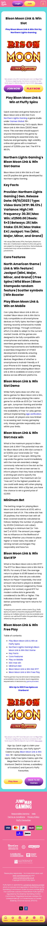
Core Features (16, 656)
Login (17, 3)
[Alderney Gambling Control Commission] (23, 861)
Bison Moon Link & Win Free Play (24, 672)
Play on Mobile (16, 659)
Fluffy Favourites (23, 820)
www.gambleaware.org (22, 875)
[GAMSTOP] (34, 847)
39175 (42, 889)
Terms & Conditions (16, 817)
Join (29, 3)
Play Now (33, 88)
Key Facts (13, 653)
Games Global (17, 121)
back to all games (33, 781)
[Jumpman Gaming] (24, 807)
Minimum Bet (15, 665)
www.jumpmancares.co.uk (23, 878)
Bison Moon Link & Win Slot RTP (24, 669)
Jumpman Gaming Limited (33, 885)
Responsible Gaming (20, 813)
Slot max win (15, 662)
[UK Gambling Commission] (16, 855)
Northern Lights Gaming (15, 118)
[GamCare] (13, 847)
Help (34, 813)
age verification (33, 414)
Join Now (13, 88)
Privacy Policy (33, 817)
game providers (32, 681)
